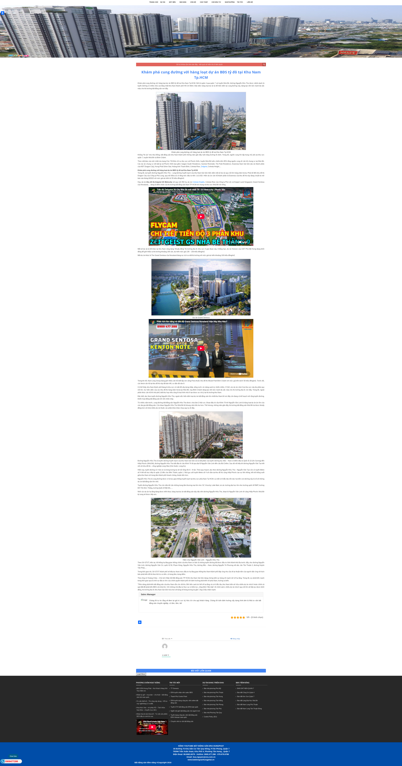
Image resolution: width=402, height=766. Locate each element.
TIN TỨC (240, 2)
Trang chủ (153, 2)
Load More (141, 674)
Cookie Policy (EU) (210, 717)
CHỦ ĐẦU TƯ (216, 2)
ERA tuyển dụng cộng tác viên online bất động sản (184, 702)
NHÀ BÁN (183, 2)
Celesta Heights (199, 182)
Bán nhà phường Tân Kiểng (213, 700)
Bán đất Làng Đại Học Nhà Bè (247, 700)
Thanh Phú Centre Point (179, 696)
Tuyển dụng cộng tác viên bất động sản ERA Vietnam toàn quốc (184, 716)
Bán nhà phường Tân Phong (213, 704)
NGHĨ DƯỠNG (230, 2)
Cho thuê (204, 2)
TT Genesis (175, 688)
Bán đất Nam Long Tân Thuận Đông (249, 708)
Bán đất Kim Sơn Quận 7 (245, 696)
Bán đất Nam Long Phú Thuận (247, 704)
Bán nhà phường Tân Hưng (213, 696)
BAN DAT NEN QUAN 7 (245, 688)
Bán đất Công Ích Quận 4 (245, 692)
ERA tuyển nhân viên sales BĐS (182, 692)
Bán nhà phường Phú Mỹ (212, 688)
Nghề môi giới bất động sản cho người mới (185, 711)
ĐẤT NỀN (172, 2)
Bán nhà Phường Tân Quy (213, 712)
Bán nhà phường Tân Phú (213, 708)
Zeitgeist (204, 166)
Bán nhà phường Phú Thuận (213, 692)
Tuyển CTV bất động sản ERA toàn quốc (184, 707)
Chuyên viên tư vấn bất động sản (182, 721)
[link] (201, 149)
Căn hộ (193, 2)
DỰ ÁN (162, 2)
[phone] (2, 761)
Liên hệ (250, 2)
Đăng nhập (236, 639)
